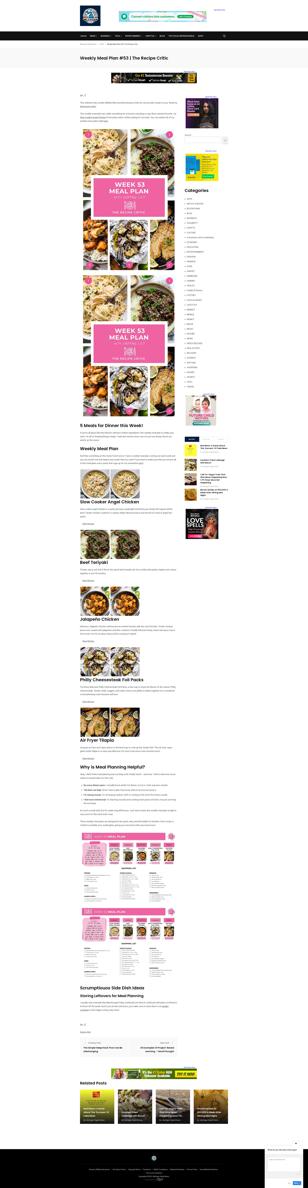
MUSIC (190, 329)
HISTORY (191, 295)
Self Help (191, 362)
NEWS (92, 36)
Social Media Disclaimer (209, 1169)
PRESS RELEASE (194, 343)
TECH (117, 36)
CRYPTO (191, 228)
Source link (85, 1032)
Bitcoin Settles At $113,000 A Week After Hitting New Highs (214, 493)
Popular (206, 439)
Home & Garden (194, 300)
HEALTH (191, 285)
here (106, 121)
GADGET (191, 271)
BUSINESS (105, 36)
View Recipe (88, 524)
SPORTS (191, 377)
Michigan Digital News (211, 452)
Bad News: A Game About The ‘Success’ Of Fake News (213, 447)
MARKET (191, 309)
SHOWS (190, 372)
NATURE (191, 333)
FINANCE (191, 261)
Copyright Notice (134, 1169)
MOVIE (190, 324)
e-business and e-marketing (200, 237)
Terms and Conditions (154, 1173)
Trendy (221, 439)
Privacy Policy (192, 1169)
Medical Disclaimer (177, 1169)
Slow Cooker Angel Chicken (93, 117)
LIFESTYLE (150, 36)
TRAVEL (190, 386)
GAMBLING (192, 276)
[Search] (225, 140)
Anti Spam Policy (119, 1169)
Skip (289, 1183)
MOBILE (190, 314)
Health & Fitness (194, 290)
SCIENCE (191, 358)
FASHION (191, 256)
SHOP (200, 36)
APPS (189, 199)
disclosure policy (88, 106)
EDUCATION (192, 247)
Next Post (164, 1043)
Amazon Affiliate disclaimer (99, 1169)
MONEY (190, 319)
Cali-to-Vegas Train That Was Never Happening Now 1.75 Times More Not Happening (213, 478)
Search (188, 135)
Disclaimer (147, 1169)
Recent (192, 439)
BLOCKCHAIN (193, 208)
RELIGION (191, 353)
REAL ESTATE (193, 348)
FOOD (189, 266)
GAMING (191, 280)
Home (83, 36)
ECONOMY (192, 242)
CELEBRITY (192, 223)
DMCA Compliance (161, 1169)
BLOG (162, 36)
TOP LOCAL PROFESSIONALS (181, 36)
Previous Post (94, 1043)
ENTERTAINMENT (132, 36)
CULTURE (191, 232)
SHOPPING (192, 367)
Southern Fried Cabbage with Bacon (212, 461)
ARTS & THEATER (195, 203)
